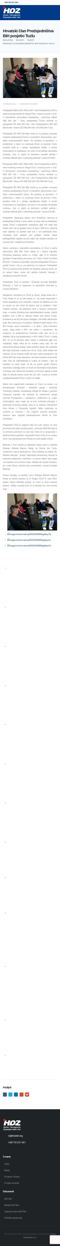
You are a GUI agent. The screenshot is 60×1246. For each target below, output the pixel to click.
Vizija (6, 1164)
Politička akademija (13, 1218)
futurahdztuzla (9, 104)
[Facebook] (5, 1149)
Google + (21, 1094)
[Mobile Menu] (50, 12)
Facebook (5, 1094)
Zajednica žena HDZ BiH (15, 1211)
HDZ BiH (8, 1199)
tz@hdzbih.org (15, 1135)
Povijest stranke (11, 1183)
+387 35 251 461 (17, 1142)
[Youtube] (10, 1149)
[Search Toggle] (56, 12)
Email (27, 1094)
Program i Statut (12, 1177)
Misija (7, 1170)
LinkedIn (16, 1094)
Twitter (10, 1094)
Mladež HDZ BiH (11, 1205)
